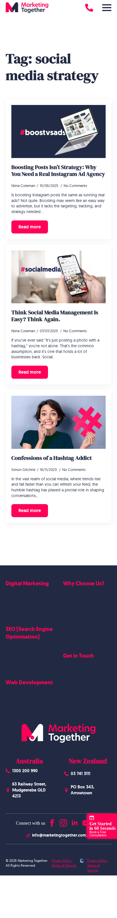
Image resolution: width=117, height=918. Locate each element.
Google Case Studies (81, 615)
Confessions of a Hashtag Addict (51, 457)
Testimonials (74, 632)
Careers (70, 678)
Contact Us (73, 669)
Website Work (76, 606)
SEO (9, 646)
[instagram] (63, 821)
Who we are (74, 597)
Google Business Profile (27, 664)
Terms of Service (64, 865)
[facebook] (52, 821)
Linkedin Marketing (23, 610)
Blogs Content (18, 655)
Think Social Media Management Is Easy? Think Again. (54, 316)
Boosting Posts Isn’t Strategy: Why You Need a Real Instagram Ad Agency (58, 170)
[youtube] (86, 821)
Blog (67, 687)
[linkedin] (75, 821)
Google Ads (16, 592)
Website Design (20, 691)
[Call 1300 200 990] (89, 8)
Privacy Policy (62, 860)
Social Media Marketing (26, 601)
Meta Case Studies (79, 624)
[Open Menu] (106, 7)
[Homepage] (27, 7)
